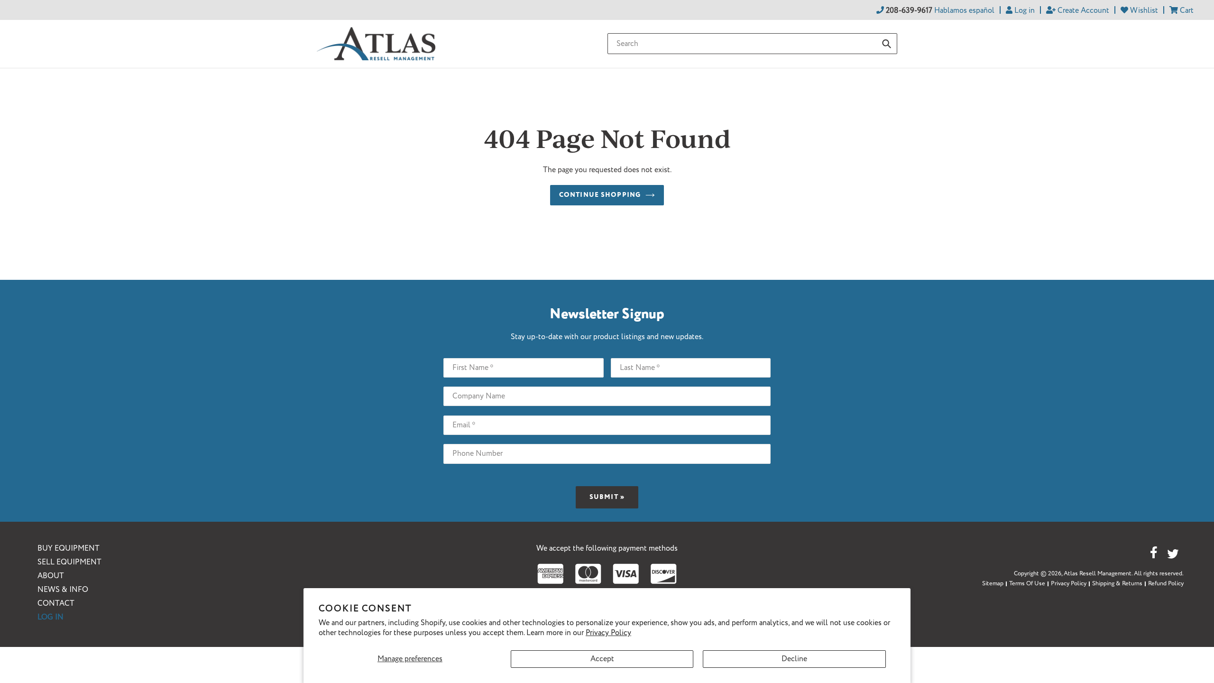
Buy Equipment (68, 548)
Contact (55, 603)
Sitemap (992, 583)
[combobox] (752, 43)
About (50, 576)
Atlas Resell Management (1097, 573)
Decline (794, 659)
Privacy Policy (608, 633)
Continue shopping (600, 195)
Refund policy (1166, 583)
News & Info (62, 589)
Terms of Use (1027, 583)
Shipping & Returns (1117, 583)
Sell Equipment (69, 562)
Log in (50, 617)
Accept (602, 659)
